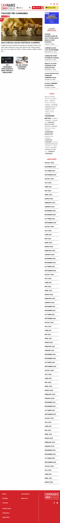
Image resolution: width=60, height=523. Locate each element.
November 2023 (50, 214)
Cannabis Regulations (49, 123)
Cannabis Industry (49, 133)
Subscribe (37, 7)
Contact (5, 503)
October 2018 (50, 458)
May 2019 (48, 430)
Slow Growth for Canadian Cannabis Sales (52, 75)
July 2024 (48, 182)
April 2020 (48, 386)
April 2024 (48, 194)
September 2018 (50, 462)
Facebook (51, 4)
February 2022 (50, 298)
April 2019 (48, 434)
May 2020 (48, 382)
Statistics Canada (50, 98)
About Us (24, 498)
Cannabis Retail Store (50, 101)
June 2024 (48, 186)
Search (29, 7)
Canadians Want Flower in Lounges (52, 57)
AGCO (46, 100)
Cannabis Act (48, 145)
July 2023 (48, 230)
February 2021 (50, 346)
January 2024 (50, 206)
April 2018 (48, 478)
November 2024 (50, 166)
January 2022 (49, 302)
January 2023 (49, 254)
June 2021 (48, 330)
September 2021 (50, 318)
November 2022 (50, 262)
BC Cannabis (50, 103)
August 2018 (49, 466)
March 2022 (49, 294)
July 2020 (48, 374)
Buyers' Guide (51, 7)
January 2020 (49, 398)
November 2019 (50, 406)
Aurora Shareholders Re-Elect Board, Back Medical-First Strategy (51, 38)
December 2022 (50, 258)
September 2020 (50, 366)
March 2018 (49, 482)
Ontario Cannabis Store (50, 148)
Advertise (5, 513)
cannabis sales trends (49, 110)
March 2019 (49, 438)
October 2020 (50, 362)
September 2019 (50, 414)
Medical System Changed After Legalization (50, 65)
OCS (46, 151)
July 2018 (48, 470)
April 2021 (48, 338)
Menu (20, 8)
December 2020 (50, 354)
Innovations (25, 494)
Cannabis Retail (49, 117)
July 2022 (48, 278)
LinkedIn (57, 4)
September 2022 (50, 270)
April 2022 (48, 290)
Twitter (54, 4)
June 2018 (48, 474)
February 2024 (50, 202)
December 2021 (50, 306)
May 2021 (48, 334)
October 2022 (50, 266)
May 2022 (48, 286)
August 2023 (49, 226)
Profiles (5, 498)
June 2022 (48, 282)
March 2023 (49, 246)
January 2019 (49, 446)
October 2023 (50, 218)
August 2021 (49, 322)
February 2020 (50, 394)
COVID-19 (55, 142)
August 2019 (49, 418)
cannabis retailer (51, 144)
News (4, 494)
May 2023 (48, 238)
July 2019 (48, 422)
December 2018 (50, 450)
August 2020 (49, 370)
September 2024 (50, 174)
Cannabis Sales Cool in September (51, 49)
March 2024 (49, 198)
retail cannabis (49, 112)
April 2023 (48, 242)
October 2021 (50, 314)
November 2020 (50, 358)
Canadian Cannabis (48, 141)
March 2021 (49, 342)
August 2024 (49, 178)
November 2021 (50, 310)
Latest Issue (6, 508)
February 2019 (50, 442)
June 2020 (48, 378)
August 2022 (49, 274)
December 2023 (50, 210)
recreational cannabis (49, 137)
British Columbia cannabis (50, 129)
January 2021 (49, 350)
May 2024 (48, 190)
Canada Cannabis (50, 152)
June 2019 (48, 426)
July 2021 (48, 326)
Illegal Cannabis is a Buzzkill (51, 84)
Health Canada (50, 96)
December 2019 (50, 402)
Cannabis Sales (50, 108)
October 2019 (50, 410)
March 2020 (49, 390)
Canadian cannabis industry (51, 105)
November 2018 (50, 454)
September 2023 (50, 222)
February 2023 (50, 250)
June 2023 (48, 234)
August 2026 (49, 162)
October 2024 (50, 170)
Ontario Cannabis (51, 126)
